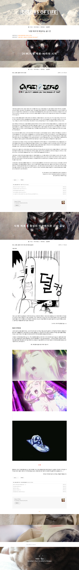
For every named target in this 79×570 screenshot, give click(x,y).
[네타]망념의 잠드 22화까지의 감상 (18, 491)
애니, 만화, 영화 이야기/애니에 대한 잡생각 (22, 245)
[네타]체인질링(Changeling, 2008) (18, 190)
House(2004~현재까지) (16, 486)
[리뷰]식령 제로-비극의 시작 (24, 35)
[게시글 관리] (18, 180)
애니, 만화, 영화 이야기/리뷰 (19, 72)
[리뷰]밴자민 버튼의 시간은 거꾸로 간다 (19, 188)
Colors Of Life (39, 12)
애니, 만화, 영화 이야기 (16, 184)
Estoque (48, 561)
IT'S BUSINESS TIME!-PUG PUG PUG (20, 500)
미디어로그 (37, 27)
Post (42, 559)
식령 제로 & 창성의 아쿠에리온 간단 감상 (27, 37)
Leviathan (30, 561)
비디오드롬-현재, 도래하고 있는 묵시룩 (19, 192)
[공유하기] (16, 180)
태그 (31, 27)
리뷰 (21, 184)
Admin (37, 559)
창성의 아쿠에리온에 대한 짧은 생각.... (19, 484)
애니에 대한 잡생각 (24, 482)
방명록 (48, 27)
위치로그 (43, 27)
